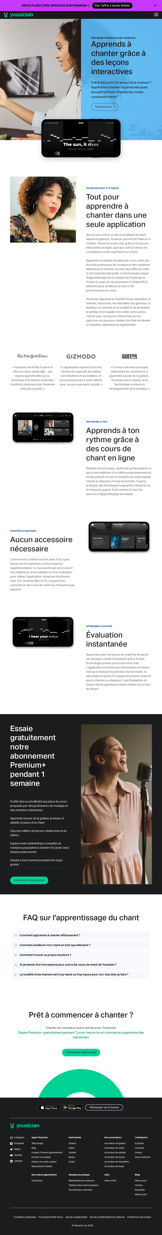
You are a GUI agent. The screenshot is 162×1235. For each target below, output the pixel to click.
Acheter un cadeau (41, 1157)
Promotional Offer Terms (51, 1217)
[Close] (155, 5)
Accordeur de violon (114, 1148)
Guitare (72, 1143)
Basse (72, 1157)
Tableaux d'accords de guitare (83, 1185)
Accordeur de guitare (115, 1143)
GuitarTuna (36, 1181)
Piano (71, 1148)
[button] (156, 15)
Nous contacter (143, 1157)
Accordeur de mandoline (116, 1162)
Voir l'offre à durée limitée (112, 5)
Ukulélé (72, 1153)
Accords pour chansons (80, 1190)
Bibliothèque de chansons (81, 1181)
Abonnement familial (41, 1166)
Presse (138, 1153)
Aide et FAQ (110, 1181)
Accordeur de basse (114, 1157)
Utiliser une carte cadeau (44, 1162)
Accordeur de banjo (114, 1166)
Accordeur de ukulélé (115, 1153)
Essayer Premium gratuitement (46, 1153)
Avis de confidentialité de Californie (107, 1217)
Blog (33, 1148)
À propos (139, 1143)
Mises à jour (141, 1181)
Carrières (139, 1148)
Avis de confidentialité (76, 1217)
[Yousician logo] (39, 14)
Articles (139, 1185)
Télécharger (37, 1143)
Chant (72, 1162)
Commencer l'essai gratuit (29, 880)
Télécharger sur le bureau (104, 1107)
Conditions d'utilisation (25, 1217)
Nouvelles (140, 1190)
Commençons (103, 107)
